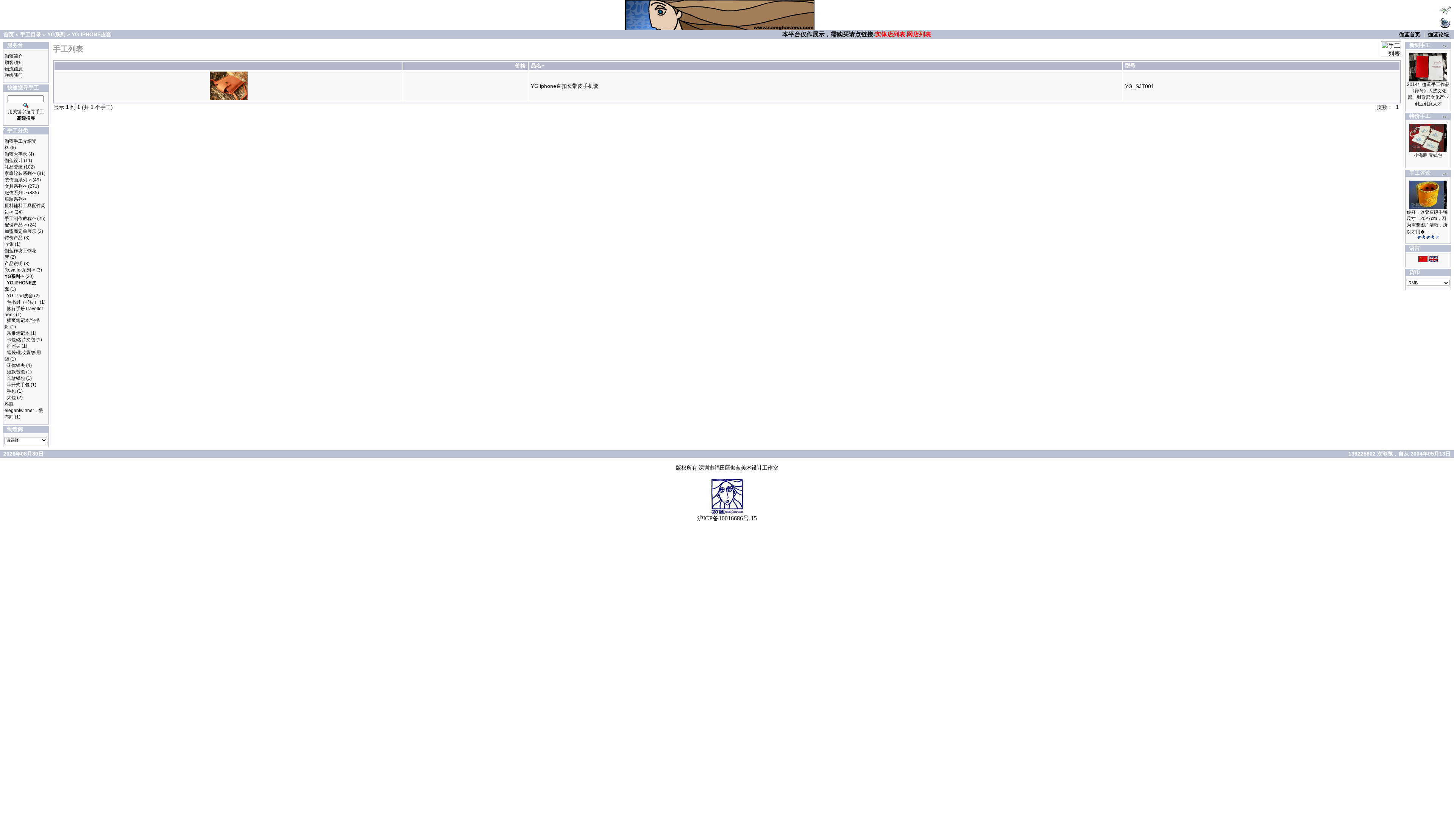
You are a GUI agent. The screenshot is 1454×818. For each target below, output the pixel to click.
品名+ (537, 65)
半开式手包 (18, 384)
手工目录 (30, 34)
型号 (1130, 65)
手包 (11, 391)
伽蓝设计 (14, 160)
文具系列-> (16, 186)
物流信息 (14, 69)
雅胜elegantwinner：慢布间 (24, 410)
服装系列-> (16, 199)
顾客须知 (14, 62)
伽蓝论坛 (1438, 34)
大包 (11, 397)
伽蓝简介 (14, 56)
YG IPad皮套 (20, 295)
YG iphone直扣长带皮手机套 (565, 86)
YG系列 (56, 34)
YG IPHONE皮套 (91, 34)
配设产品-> (16, 225)
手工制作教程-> (20, 218)
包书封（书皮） (23, 302)
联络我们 (14, 75)
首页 (8, 34)
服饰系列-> (16, 192)
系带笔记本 (18, 333)
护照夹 (13, 346)
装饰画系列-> (18, 180)
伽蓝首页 (1409, 34)
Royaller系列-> (20, 270)
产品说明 (14, 263)
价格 (520, 65)
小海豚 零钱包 (1428, 155)
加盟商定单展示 (20, 231)
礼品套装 (14, 167)
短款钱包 (16, 372)
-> (14, 276)
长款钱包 (16, 378)
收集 (9, 244)
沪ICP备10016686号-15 (727, 518)
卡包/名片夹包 (21, 339)
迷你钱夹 (16, 365)
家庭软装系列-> (20, 173)
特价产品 (14, 237)
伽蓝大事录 (16, 154)
